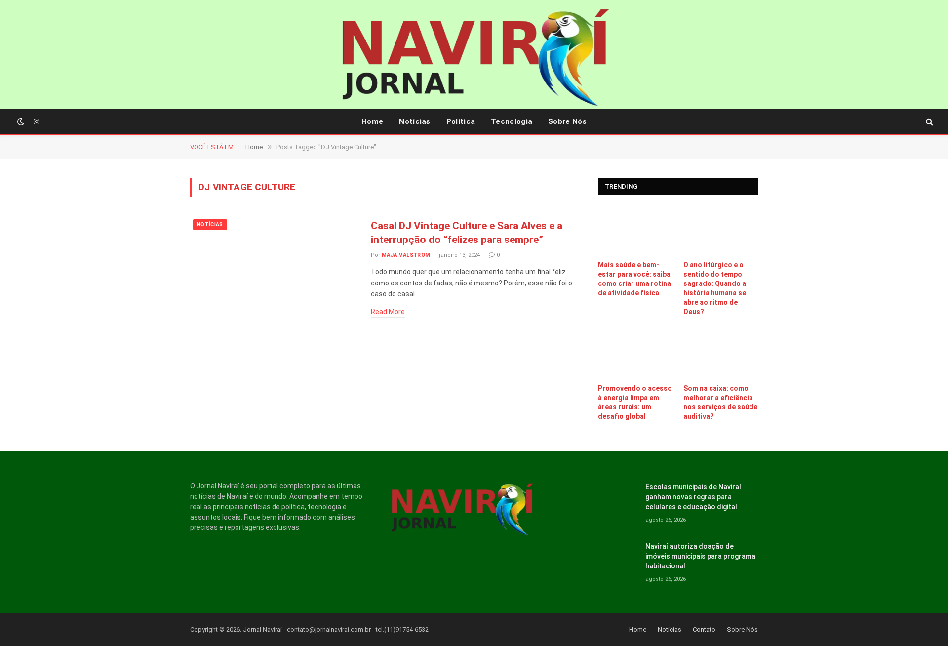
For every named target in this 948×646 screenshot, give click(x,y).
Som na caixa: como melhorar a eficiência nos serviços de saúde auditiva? (720, 402)
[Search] (928, 122)
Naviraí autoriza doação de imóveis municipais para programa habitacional (700, 556)
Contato (704, 629)
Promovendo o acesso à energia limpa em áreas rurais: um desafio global (635, 402)
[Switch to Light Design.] (21, 121)
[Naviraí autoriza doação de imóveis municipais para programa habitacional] (610, 557)
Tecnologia (511, 121)
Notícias (414, 121)
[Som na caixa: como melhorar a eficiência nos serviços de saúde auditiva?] (720, 353)
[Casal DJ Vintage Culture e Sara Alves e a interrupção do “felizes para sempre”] (274, 269)
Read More (388, 312)
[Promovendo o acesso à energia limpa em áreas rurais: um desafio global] (635, 353)
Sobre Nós (567, 121)
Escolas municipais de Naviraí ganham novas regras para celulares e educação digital (693, 497)
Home (372, 121)
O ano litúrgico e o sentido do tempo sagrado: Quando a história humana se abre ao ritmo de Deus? (714, 288)
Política (460, 121)
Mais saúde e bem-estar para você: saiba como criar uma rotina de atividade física (634, 279)
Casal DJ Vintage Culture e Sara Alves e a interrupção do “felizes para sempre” (466, 233)
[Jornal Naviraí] (474, 59)
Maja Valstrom (406, 255)
